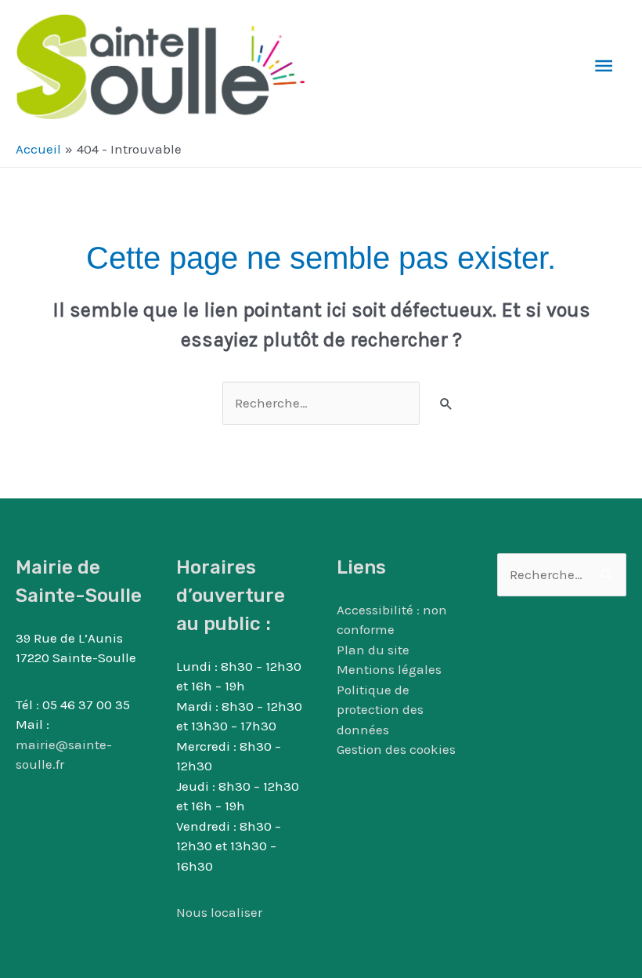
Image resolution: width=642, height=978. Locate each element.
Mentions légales (389, 669)
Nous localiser (219, 912)
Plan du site (373, 649)
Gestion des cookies (396, 749)
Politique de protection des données (380, 709)
